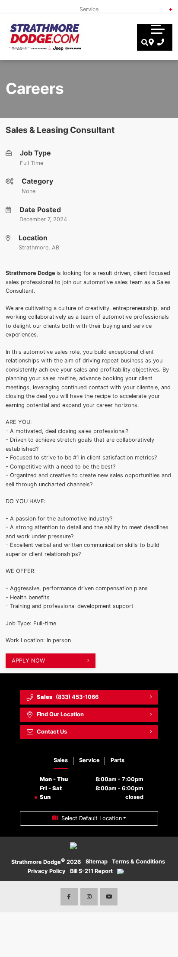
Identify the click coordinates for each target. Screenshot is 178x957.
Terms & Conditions (138, 861)
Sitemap (97, 861)
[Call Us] (159, 42)
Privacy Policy (47, 871)
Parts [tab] (117, 760)
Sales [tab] (61, 760)
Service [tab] (89, 760)
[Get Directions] (150, 42)
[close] (165, 6)
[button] (158, 29)
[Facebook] (69, 896)
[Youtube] (109, 896)
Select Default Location (91, 818)
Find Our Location (60, 714)
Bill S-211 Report (91, 871)
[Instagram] (89, 896)
